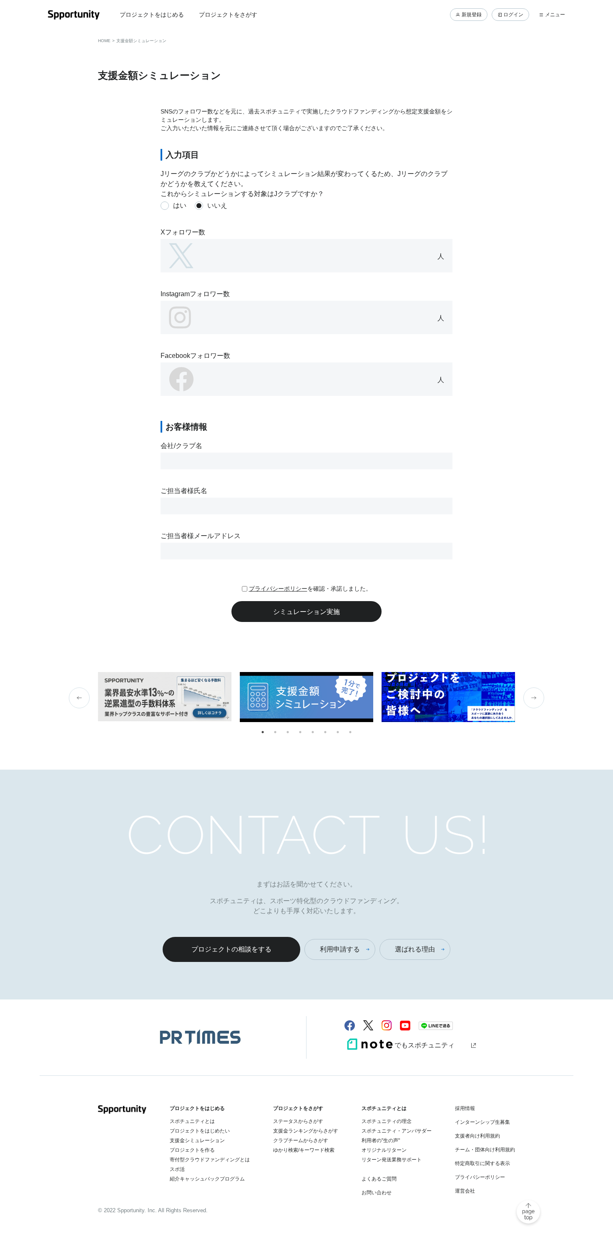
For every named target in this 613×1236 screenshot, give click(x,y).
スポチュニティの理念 (387, 1121)
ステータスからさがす (298, 1121)
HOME (104, 40)
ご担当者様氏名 (184, 490)
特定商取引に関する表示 (482, 1163)
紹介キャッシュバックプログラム (207, 1179)
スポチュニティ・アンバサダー (397, 1131)
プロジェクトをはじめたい (200, 1131)
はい (179, 205)
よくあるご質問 (379, 1179)
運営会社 (465, 1191)
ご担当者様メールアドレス (201, 535)
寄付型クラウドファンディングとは (210, 1160)
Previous (79, 697)
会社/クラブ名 (181, 445)
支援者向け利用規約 (477, 1136)
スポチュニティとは (192, 1121)
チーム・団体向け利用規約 (485, 1150)
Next (533, 697)
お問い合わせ (377, 1193)
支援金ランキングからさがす (305, 1131)
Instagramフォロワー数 (195, 293)
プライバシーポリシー (278, 588)
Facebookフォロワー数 (195, 355)
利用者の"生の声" (381, 1140)
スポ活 (177, 1169)
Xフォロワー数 (183, 232)
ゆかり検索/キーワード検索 (303, 1150)
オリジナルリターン (384, 1150)
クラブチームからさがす (300, 1140)
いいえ (217, 205)
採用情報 (465, 1108)
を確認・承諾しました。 (310, 588)
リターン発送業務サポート (392, 1160)
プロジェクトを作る (192, 1150)
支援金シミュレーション (197, 1140)
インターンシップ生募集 (482, 1122)
